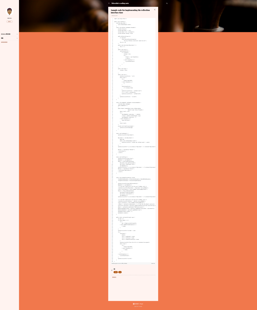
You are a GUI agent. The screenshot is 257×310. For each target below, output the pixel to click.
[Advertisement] (163, 27)
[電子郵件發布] (114, 269)
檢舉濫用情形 (4, 42)
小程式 (115, 272)
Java (120, 272)
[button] (154, 10)
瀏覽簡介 (9, 21)
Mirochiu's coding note (120, 3)
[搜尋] (167, 4)
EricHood (140, 306)
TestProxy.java (115, 263)
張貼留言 (114, 277)
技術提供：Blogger (139, 303)
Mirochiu (9, 18)
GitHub (125, 263)
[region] (133, 140)
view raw (153, 263)
